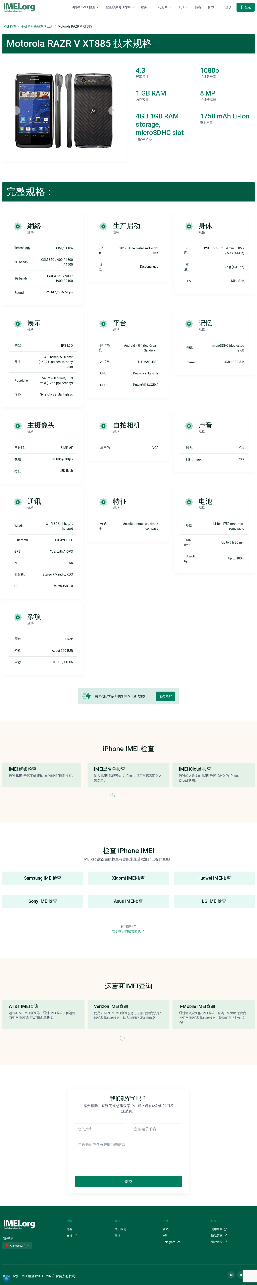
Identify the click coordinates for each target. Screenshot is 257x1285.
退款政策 (217, 1242)
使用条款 (217, 1229)
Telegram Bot (171, 1242)
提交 (128, 1181)
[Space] (19, 1224)
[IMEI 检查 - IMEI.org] (19, 7)
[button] (112, 796)
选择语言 (8, 1238)
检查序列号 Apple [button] (118, 7)
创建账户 (165, 696)
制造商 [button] (163, 7)
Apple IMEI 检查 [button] (83, 7)
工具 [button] (181, 7)
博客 (198, 7)
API (165, 1235)
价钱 (211, 7)
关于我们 (120, 1229)
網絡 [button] (144, 7)
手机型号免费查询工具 (37, 26)
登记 (247, 7)
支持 (70, 1235)
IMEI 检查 (9, 26)
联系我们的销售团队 (127, 931)
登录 (228, 7)
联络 (117, 1235)
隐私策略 (217, 1235)
